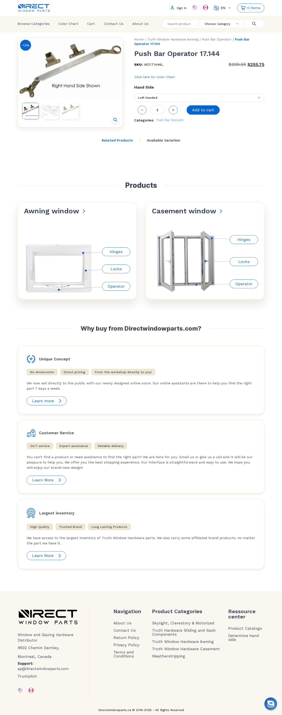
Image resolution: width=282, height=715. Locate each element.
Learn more (43, 400)
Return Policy (126, 638)
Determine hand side (243, 638)
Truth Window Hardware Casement (186, 649)
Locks (116, 268)
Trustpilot (27, 676)
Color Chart (68, 24)
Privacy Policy (126, 645)
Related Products (117, 140)
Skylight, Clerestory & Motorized (183, 623)
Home (139, 39)
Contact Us (113, 24)
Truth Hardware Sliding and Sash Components (184, 632)
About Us (140, 24)
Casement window (184, 211)
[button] (115, 120)
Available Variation (163, 140)
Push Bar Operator (216, 39)
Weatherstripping (168, 656)
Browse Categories (34, 24)
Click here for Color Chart (154, 77)
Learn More (43, 480)
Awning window (51, 211)
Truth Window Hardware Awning (172, 39)
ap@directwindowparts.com (43, 669)
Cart (91, 24)
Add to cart (203, 110)
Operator (116, 286)
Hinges (116, 251)
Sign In (181, 8)
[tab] (117, 140)
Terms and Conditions (123, 654)
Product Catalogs (245, 628)
